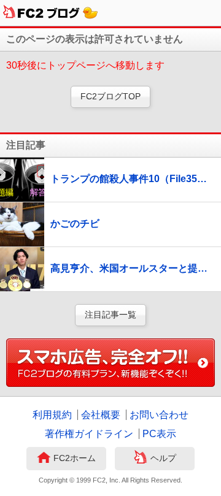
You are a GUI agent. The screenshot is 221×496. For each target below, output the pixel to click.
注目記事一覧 (110, 314)
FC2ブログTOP (110, 96)
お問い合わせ (159, 415)
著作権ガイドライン (89, 434)
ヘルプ (163, 458)
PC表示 (159, 434)
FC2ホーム (74, 458)
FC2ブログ (50, 13)
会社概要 (100, 415)
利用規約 (52, 415)
